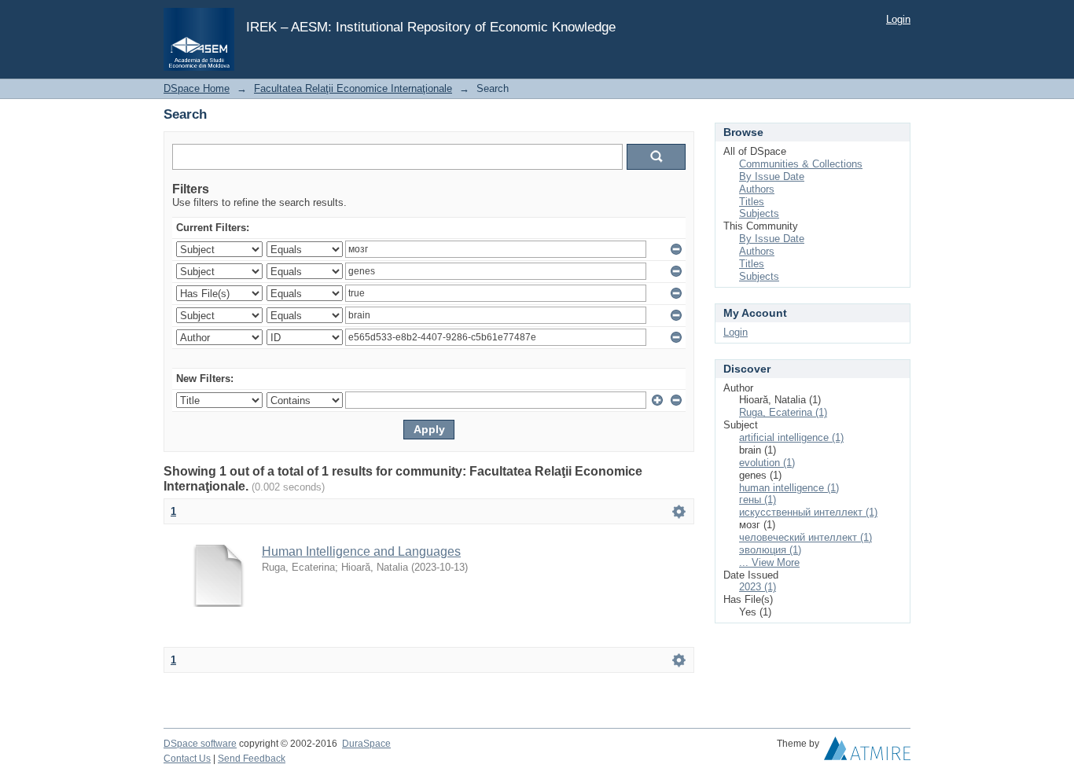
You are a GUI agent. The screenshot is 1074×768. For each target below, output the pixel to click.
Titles (751, 202)
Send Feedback (251, 758)
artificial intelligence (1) (791, 437)
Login (898, 19)
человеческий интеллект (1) (805, 537)
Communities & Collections (801, 164)
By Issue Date (771, 176)
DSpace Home (197, 88)
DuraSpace (366, 743)
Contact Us (187, 758)
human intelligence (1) (789, 488)
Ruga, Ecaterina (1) (783, 412)
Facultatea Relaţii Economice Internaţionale (353, 88)
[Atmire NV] (867, 752)
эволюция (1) (770, 550)
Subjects (759, 213)
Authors (756, 189)
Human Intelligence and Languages (361, 551)
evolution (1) (767, 463)
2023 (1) (757, 587)
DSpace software (200, 743)
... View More (769, 562)
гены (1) (757, 499)
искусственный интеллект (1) (808, 512)
